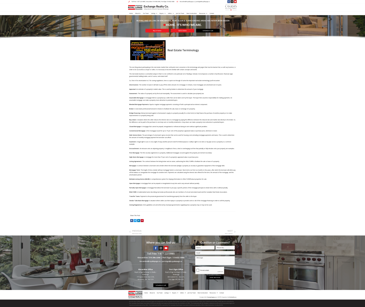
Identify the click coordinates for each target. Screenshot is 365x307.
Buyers (162, 13)
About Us (137, 13)
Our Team (146, 13)
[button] (131, 220)
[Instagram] (232, 1)
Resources (202, 13)
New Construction (192, 13)
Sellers (170, 13)
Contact (212, 13)
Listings (153, 13)
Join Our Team (180, 13)
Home (131, 13)
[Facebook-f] (228, 1)
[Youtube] (235, 1)
